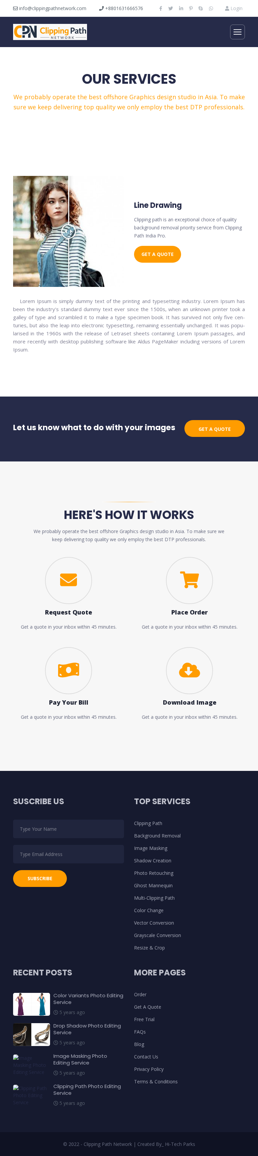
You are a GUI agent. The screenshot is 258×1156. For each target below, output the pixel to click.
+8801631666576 (123, 8)
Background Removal (157, 835)
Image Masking (150, 848)
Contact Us (146, 1056)
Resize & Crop (149, 947)
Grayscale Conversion (157, 935)
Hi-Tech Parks (180, 1144)
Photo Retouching (153, 873)
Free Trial (144, 1019)
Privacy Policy (149, 1069)
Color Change (149, 910)
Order (140, 994)
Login (236, 8)
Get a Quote (157, 254)
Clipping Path (148, 823)
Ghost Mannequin (153, 885)
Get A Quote (147, 1007)
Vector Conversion (154, 923)
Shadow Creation (152, 860)
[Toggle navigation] (237, 32)
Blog (139, 1044)
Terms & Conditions (156, 1081)
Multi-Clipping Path (154, 898)
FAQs (140, 1032)
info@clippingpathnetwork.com (52, 8)
